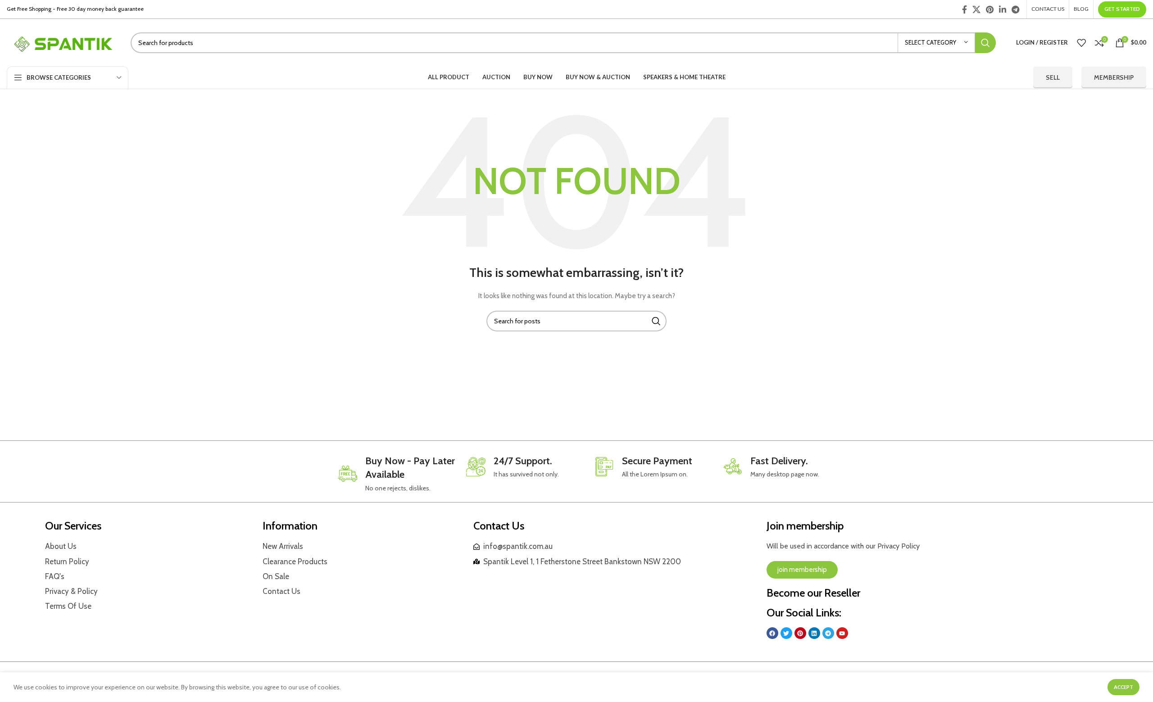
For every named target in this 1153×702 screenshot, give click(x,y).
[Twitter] (786, 633)
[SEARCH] (985, 42)
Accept (1123, 687)
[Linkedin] (814, 633)
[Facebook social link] (964, 9)
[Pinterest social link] (989, 9)
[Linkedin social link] (1002, 9)
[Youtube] (842, 633)
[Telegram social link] (1015, 9)
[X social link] (976, 9)
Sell (1053, 77)
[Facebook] (772, 633)
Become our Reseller (813, 592)
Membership (1114, 77)
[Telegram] (828, 633)
